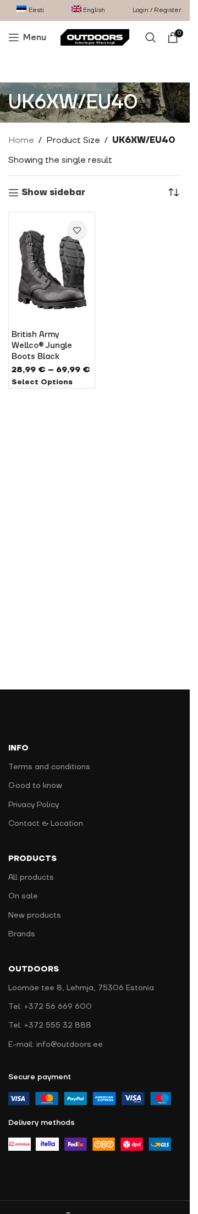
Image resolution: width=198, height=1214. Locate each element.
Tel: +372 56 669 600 (50, 1007)
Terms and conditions (49, 767)
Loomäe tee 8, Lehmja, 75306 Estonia (81, 988)
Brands (21, 934)
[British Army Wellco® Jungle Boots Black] (52, 270)
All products (31, 877)
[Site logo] (95, 36)
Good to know (35, 786)
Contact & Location (45, 824)
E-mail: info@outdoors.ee (55, 1045)
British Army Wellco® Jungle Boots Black (42, 345)
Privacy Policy (33, 805)
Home (21, 140)
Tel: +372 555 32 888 (49, 1025)
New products (34, 915)
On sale (23, 896)
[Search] (151, 37)
